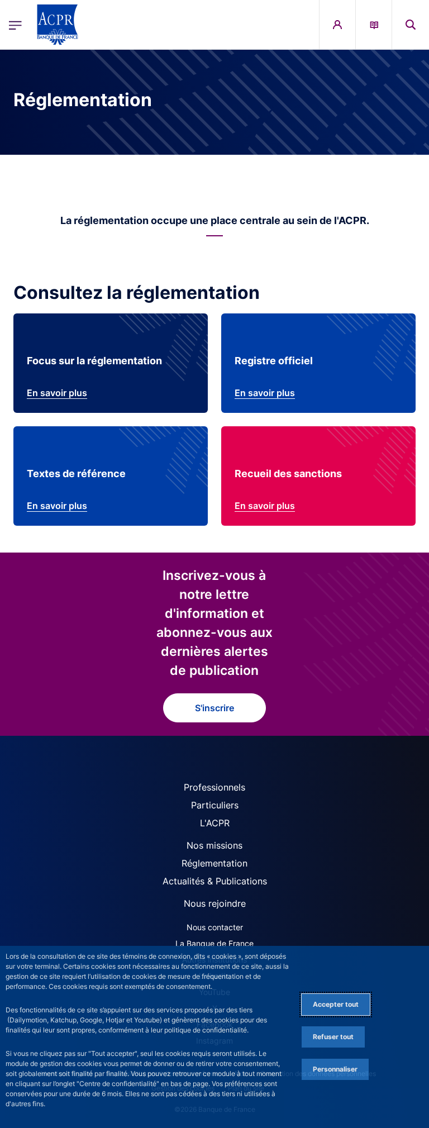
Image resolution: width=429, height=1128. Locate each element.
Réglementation (214, 863)
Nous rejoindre (215, 903)
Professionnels (214, 787)
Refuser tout (333, 1036)
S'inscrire (214, 707)
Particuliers (215, 805)
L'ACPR (215, 823)
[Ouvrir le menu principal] (15, 25)
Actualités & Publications (215, 881)
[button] (410, 24)
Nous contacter (215, 927)
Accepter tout (336, 1004)
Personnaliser (335, 1069)
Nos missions (214, 845)
